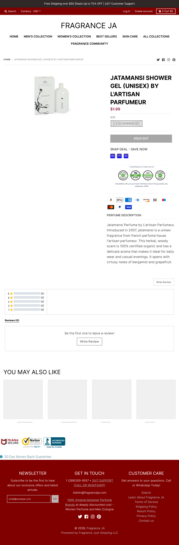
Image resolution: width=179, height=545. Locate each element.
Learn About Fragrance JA (146, 497)
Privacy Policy (146, 516)
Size (112, 117)
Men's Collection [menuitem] (38, 36)
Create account (144, 11)
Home (6, 59)
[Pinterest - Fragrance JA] (174, 59)
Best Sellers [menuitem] (106, 36)
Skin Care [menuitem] (130, 36)
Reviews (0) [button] (12, 320)
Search (146, 492)
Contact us (146, 520)
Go (55, 498)
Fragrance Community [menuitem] (89, 43)
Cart (167, 11)
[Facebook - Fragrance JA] (163, 59)
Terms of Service (146, 502)
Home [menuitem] (14, 36)
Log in (126, 11)
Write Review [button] (163, 282)
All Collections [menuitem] (156, 36)
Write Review (89, 341)
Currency (26, 11)
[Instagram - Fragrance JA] (168, 59)
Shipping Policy (146, 506)
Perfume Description (124, 215)
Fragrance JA (89, 25)
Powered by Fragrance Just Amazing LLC (89, 532)
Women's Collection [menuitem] (74, 36)
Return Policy (146, 511)
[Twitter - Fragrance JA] (158, 59)
